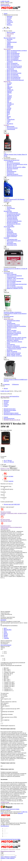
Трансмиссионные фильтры (14, 221)
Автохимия (8, 272)
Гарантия (9, 20)
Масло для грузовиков (13, 57)
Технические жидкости (11, 160)
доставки (10, 476)
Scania (5, 632)
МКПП (9, 45)
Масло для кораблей (12, 63)
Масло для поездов (12, 70)
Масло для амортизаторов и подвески (17, 50)
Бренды (7, 81)
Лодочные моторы (12, 233)
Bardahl (9, 109)
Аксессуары (10, 225)
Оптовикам (10, 22)
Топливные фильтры (12, 219)
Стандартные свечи (12, 239)
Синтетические (11, 129)
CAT (8, 122)
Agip (8, 85)
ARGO (8, 99)
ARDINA (9, 97)
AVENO (9, 105)
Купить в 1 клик (5, 468)
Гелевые (9, 229)
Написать (20, 813)
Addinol (9, 84)
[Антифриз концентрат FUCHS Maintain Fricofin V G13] (8, 196)
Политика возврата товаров (11, 413)
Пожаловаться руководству (8, 851)
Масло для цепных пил (13, 64)
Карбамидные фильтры (13, 215)
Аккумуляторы (9, 226)
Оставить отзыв (5, 802)
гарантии (10, 481)
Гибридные (10, 230)
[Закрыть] (2, 853)
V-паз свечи (10, 242)
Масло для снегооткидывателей (15, 80)
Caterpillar (6, 638)
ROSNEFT (3, 620)
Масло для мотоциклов (13, 54)
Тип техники (7, 49)
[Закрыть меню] (5, 131)
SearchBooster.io (5, 826)
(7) (5, 153)
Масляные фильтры (12, 216)
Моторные (9, 39)
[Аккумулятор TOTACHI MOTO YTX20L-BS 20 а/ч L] (14, 265)
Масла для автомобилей (13, 53)
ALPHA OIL (10, 90)
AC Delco (9, 83)
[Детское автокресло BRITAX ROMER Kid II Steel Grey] (10, 376)
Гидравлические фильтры (13, 214)
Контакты (9, 24)
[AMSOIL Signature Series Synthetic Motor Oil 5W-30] (7, 150)
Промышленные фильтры (13, 223)
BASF (8, 111)
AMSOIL (9, 92)
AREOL (9, 98)
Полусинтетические (12, 128)
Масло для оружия (12, 52)
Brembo (9, 116)
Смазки (9, 40)
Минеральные (10, 126)
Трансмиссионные (12, 42)
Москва (6, 388)
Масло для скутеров (12, 71)
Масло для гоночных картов (14, 66)
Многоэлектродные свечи (14, 240)
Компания (9, 16)
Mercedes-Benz (7, 629)
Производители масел (9, 408)
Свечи (6, 237)
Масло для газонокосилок (13, 77)
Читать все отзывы (14, 809)
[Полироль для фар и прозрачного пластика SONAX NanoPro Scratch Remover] (7, 309)
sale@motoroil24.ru (5, 5)
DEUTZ (6, 634)
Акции (5, 13)
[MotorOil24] (11, 10)
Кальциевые (10, 232)
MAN (5, 628)
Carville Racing (11, 119)
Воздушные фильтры (12, 212)
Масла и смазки (9, 38)
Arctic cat (9, 95)
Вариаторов (10, 46)
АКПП (8, 43)
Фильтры (8, 211)
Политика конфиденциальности (12, 414)
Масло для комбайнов (12, 59)
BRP (8, 118)
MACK (6, 636)
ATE (8, 101)
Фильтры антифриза (12, 222)
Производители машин (10, 410)
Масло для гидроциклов (13, 56)
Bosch (8, 113)
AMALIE (9, 91)
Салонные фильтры (12, 218)
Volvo (5, 631)
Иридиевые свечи (11, 243)
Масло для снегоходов (13, 75)
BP (7, 115)
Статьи (9, 23)
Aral (8, 94)
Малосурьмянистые (12, 235)
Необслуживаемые (12, 236)
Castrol (8, 120)
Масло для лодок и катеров (14, 73)
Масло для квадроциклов (13, 78)
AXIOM (9, 108)
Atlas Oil (9, 102)
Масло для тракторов (12, 74)
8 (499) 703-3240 (5, 1)
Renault (6, 635)
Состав (6, 125)
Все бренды (10, 123)
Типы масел (7, 411)
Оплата (9, 19)
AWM (8, 106)
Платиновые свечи (12, 245)
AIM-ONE (9, 87)
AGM (8, 228)
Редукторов (10, 47)
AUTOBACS (10, 104)
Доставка (9, 17)
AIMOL (9, 88)
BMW (8, 112)
